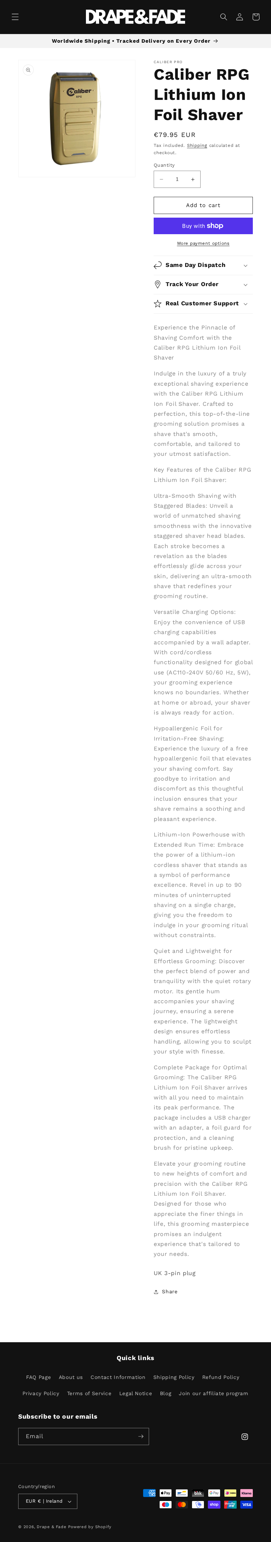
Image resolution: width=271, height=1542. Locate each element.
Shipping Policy (174, 1377)
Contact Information (118, 1377)
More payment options (203, 243)
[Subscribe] (141, 1436)
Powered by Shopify (89, 1526)
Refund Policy (221, 1377)
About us (71, 1377)
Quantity (164, 165)
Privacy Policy (40, 1393)
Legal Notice (135, 1393)
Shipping (197, 145)
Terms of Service (89, 1393)
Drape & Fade (51, 1526)
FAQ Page (38, 1377)
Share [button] (169, 1292)
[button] (15, 17)
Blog (166, 1393)
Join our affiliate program (213, 1393)
